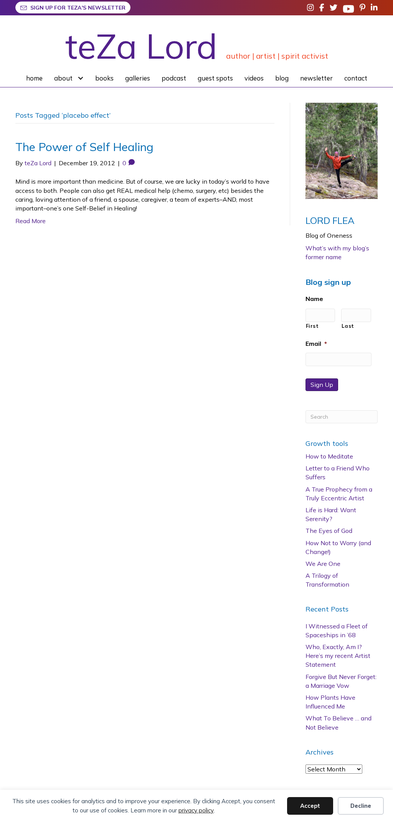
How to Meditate (329, 456)
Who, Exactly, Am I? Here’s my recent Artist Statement (337, 655)
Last (348, 326)
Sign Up (321, 384)
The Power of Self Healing (84, 147)
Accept (310, 805)
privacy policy (196, 810)
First (312, 326)
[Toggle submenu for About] (80, 78)
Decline (360, 805)
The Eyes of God (328, 530)
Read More (30, 221)
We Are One (322, 563)
